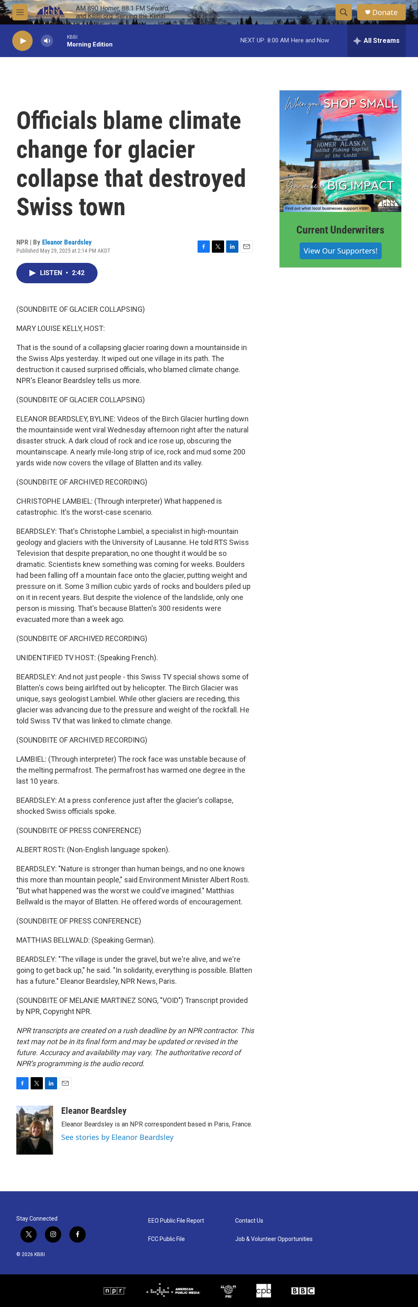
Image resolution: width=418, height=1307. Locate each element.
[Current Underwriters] (340, 151)
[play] (22, 41)
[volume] (47, 41)
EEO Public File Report (176, 1221)
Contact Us (249, 1221)
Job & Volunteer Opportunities (274, 1239)
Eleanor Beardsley (67, 242)
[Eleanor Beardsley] (34, 1130)
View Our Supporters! (341, 251)
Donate (385, 12)
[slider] (60, 40)
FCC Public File (166, 1239)
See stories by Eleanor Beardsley (117, 1137)
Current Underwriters (340, 230)
